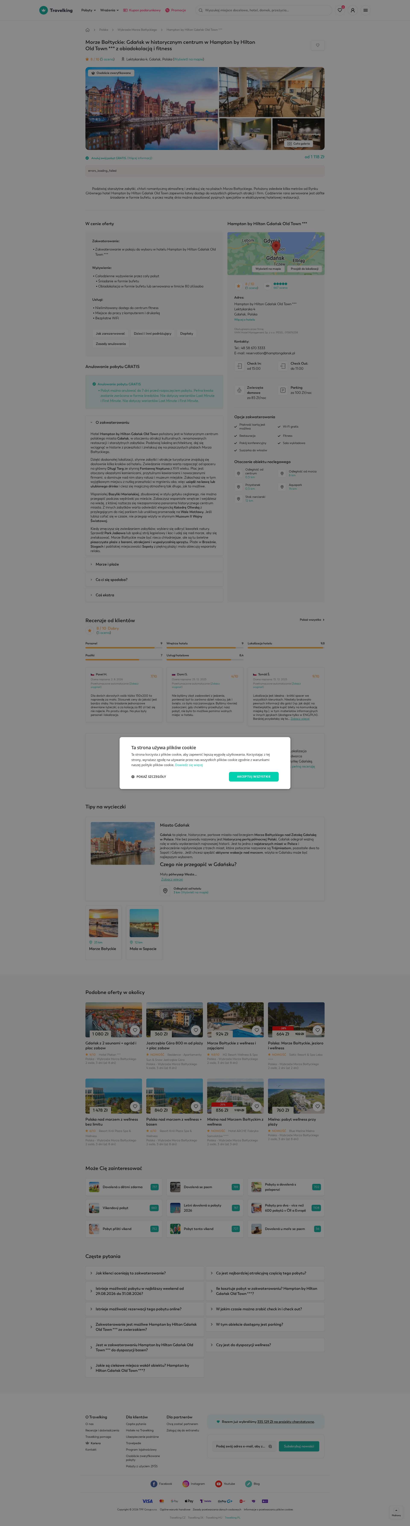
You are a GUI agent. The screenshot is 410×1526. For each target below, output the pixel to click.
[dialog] (205, 763)
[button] (148, 776)
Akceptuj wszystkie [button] (254, 776)
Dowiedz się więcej (189, 765)
